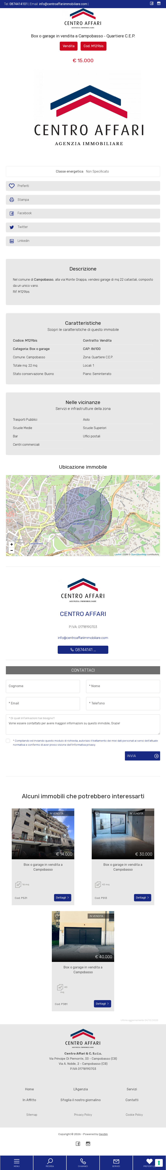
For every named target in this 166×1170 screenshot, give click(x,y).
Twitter (23, 227)
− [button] (11, 550)
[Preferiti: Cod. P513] (97, 814)
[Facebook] (151, 4)
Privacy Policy (83, 1115)
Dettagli (61, 897)
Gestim (103, 1134)
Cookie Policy (134, 1115)
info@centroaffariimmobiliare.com (83, 638)
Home (29, 1089)
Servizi (132, 1089)
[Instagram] (158, 4)
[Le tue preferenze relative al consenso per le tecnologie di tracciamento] (159, 1163)
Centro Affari (83, 614)
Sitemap (31, 1115)
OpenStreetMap (139, 554)
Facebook (25, 213)
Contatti (132, 1100)
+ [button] (11, 544)
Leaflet (118, 554)
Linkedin (23, 241)
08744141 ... (85, 649)
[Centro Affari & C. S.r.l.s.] (83, 18)
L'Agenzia (80, 1089)
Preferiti (24, 187)
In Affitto (29, 1100)
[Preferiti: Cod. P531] (17, 814)
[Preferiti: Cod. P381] (57, 916)
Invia (131, 756)
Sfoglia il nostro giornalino (81, 1100)
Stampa (23, 200)
